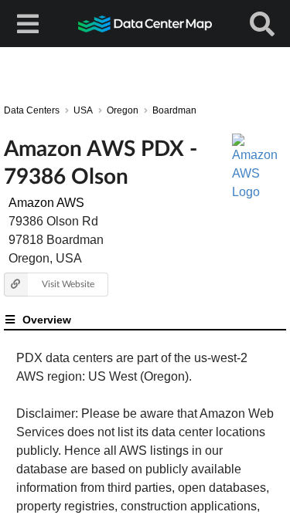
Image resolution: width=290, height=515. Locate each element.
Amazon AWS (46, 202)
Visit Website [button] (68, 284)
